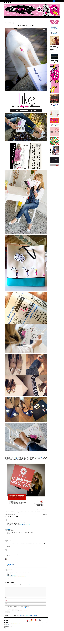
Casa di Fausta (16, 458)
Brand (13, 16)
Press (34, 16)
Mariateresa (9, 569)
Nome (6, 597)
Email (6, 600)
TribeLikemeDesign (34, 461)
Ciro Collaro (45, 452)
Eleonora (8, 558)
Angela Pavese (15, 23)
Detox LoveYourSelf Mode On (54, 28)
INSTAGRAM (14, 576)
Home (6, 16)
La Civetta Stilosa (10, 535)
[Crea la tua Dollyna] (54, 135)
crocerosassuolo (32, 511)
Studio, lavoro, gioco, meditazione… (55, 32)
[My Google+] (58, 21)
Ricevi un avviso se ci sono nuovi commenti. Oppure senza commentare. (16, 610)
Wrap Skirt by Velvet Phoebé (54, 33)
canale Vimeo (7, 624)
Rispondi (8, 525)
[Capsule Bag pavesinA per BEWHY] (54, 102)
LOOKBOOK (24, 576)
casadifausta (28, 511)
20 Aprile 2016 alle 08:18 (10, 550)
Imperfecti (7, 2)
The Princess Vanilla (10, 564)
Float (31, 16)
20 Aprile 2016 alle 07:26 (10, 530)
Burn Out (52, 31)
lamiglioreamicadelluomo (37, 511)
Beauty (16, 16)
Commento (6, 586)
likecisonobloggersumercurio (8, 512)
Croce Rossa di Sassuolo (38, 457)
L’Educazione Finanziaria (53, 27)
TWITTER (19, 576)
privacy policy (6, 620)
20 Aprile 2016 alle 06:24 (10, 520)
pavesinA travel (23, 16)
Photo (19, 16)
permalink (18, 512)
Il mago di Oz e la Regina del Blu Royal (10, 20)
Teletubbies (45, 20)
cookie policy (6, 622)
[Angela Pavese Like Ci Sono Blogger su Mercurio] (54, 116)
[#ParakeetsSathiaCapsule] (54, 122)
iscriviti (21, 610)
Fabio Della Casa (44, 509)
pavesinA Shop (28, 16)
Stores (11, 16)
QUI (15, 457)
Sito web (6, 603)
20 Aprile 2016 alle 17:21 (10, 570)
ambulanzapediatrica (23, 511)
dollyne (29, 461)
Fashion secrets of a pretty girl (11, 575)
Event (8, 16)
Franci (8, 529)
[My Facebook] (51, 21)
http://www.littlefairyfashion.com (25, 524)
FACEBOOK (9, 576)
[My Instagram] (56, 21)
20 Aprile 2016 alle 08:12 (10, 541)
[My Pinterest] (53, 21)
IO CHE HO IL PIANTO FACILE (54, 26)
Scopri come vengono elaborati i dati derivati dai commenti (28, 615)
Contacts (37, 16)
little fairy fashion (10, 519)
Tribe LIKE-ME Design (17, 623)
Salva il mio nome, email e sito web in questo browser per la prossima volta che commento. (17, 606)
